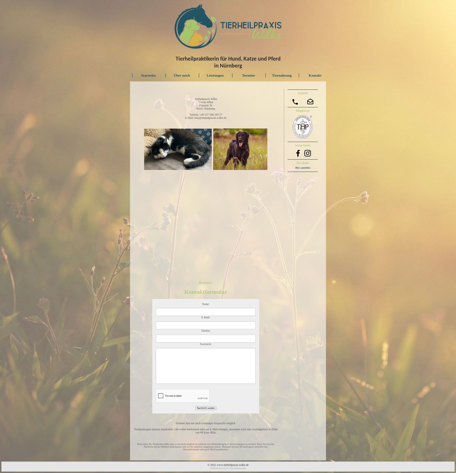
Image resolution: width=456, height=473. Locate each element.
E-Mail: (205, 317)
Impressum (240, 468)
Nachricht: (206, 344)
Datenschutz (217, 468)
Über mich (182, 75)
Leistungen (215, 75)
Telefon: (205, 330)
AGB (229, 468)
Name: (205, 304)
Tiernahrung (282, 75)
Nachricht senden (206, 408)
